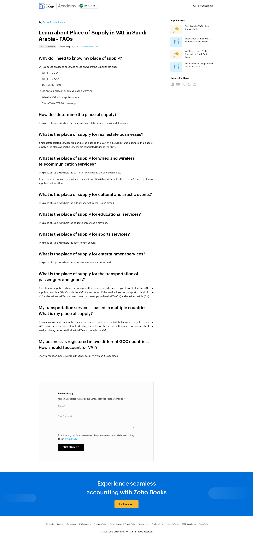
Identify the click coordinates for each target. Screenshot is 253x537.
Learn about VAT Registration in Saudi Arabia (199, 65)
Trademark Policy (158, 524)
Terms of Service (116, 524)
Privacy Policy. (70, 439)
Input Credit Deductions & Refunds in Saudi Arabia (197, 40)
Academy (67, 6)
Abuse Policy (204, 524)
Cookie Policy (173, 524)
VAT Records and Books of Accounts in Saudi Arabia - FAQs (197, 54)
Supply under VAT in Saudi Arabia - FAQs (197, 27)
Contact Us (50, 524)
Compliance (71, 524)
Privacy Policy (130, 524)
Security (60, 524)
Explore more (126, 504)
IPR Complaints (85, 524)
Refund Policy (144, 524)
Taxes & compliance (54, 22)
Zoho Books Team (91, 47)
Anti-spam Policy (100, 524)
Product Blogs (205, 5)
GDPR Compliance (189, 524)
